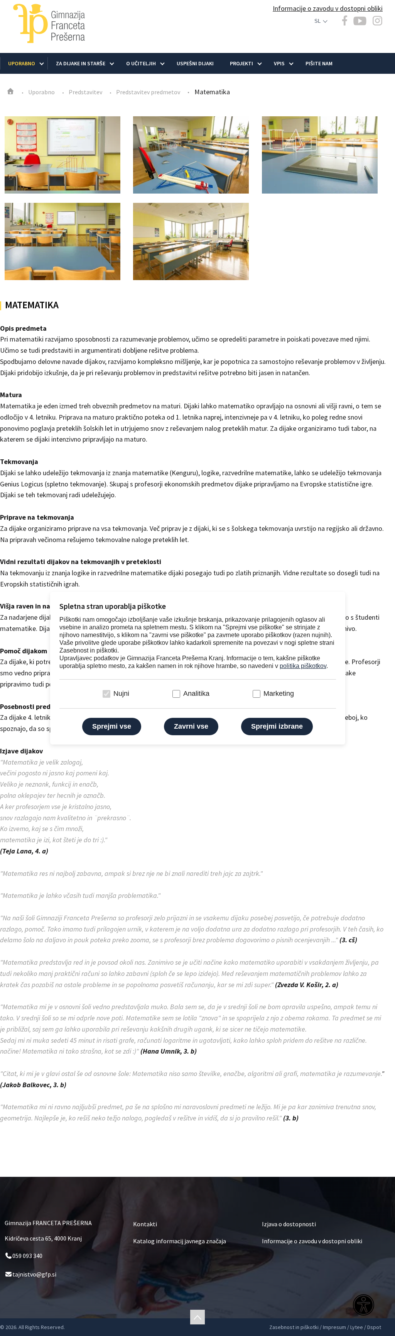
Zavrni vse (191, 726)
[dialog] (197, 668)
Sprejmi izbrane (277, 726)
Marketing (278, 693)
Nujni (121, 693)
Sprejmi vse (111, 726)
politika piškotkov (303, 666)
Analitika (196, 693)
